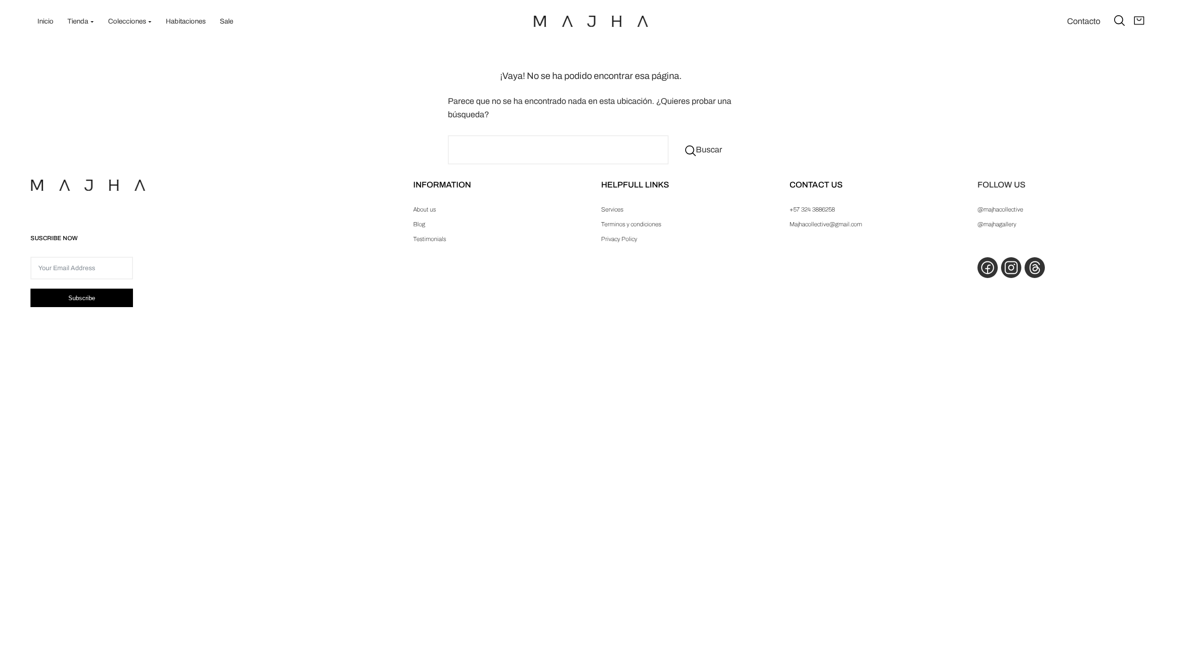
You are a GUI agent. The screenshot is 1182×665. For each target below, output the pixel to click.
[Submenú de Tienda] (92, 21)
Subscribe (81, 298)
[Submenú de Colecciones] (150, 21)
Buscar (709, 149)
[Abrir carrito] (1139, 21)
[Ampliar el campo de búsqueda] (1119, 20)
